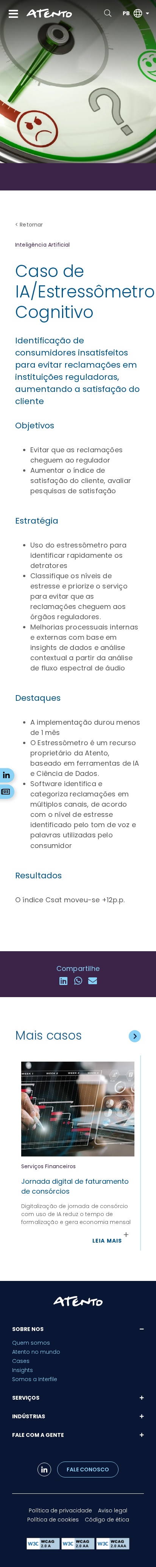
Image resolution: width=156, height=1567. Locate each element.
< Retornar (29, 224)
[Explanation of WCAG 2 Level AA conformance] (78, 1547)
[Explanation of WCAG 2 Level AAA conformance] (112, 1547)
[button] (63, 981)
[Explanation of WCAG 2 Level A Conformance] (44, 1547)
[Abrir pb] (147, 13)
